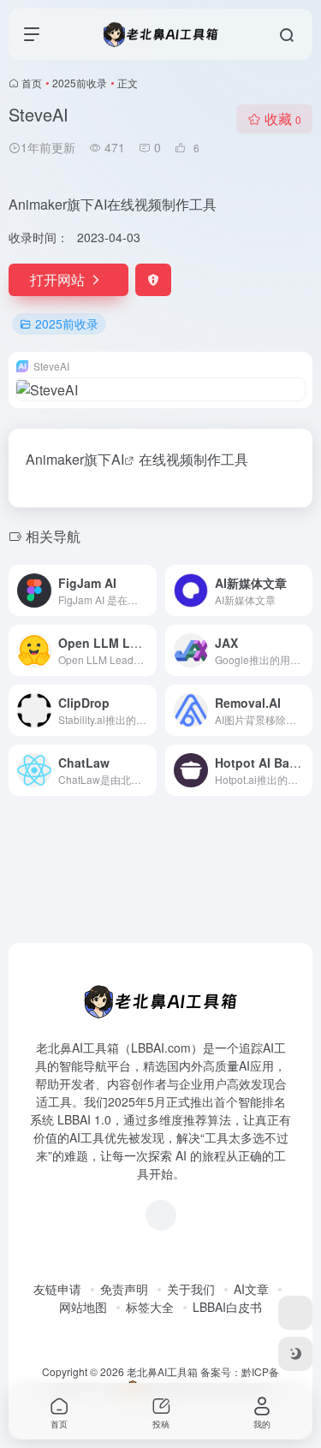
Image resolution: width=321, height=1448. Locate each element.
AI (117, 459)
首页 (31, 82)
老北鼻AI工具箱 (162, 1371)
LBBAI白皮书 (227, 1306)
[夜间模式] (295, 1354)
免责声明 (124, 1288)
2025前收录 (79, 82)
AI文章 (251, 1288)
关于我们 (191, 1288)
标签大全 (150, 1306)
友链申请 (57, 1288)
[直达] (147, 590)
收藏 (283, 118)
